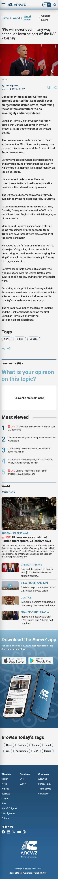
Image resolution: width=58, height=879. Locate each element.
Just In (23, 784)
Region (5, 779)
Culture (5, 798)
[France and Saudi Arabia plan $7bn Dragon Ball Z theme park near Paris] (10, 615)
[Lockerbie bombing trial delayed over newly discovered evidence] (10, 600)
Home (5, 18)
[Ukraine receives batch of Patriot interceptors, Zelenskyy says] (29, 513)
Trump (35, 745)
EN (49, 5)
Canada (33, 339)
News (6, 339)
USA (36, 751)
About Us (42, 779)
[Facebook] (3, 832)
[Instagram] (24, 832)
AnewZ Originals (9, 808)
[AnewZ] (29, 850)
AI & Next (6, 789)
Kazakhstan (22, 751)
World (16, 18)
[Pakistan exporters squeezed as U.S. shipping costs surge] (10, 585)
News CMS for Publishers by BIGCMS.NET (28, 873)
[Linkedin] (8, 832)
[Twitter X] (13, 832)
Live (22, 779)
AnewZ (28, 869)
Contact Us (43, 793)
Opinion (5, 818)
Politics (20, 339)
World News (27, 18)
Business (6, 793)
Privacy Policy (44, 784)
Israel (48, 745)
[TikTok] (29, 832)
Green (4, 803)
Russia (47, 751)
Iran (8, 751)
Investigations (8, 813)
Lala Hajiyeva (11, 85)
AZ (45, 5)
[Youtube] (19, 832)
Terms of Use (44, 789)
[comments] (49, 87)
